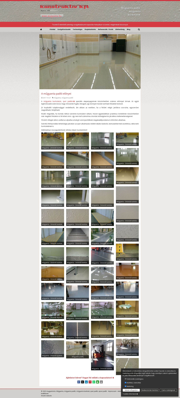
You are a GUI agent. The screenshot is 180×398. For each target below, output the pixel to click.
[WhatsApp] (93, 382)
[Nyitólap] (77, 11)
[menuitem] (41, 29)
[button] (139, 29)
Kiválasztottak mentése (150, 390)
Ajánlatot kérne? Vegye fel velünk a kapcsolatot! (89, 377)
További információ (129, 394)
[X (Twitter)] (82, 382)
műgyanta (57, 98)
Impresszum (112, 391)
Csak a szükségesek (168, 390)
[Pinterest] (90, 382)
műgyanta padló (67, 98)
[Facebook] (78, 382)
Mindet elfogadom (131, 390)
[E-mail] (97, 382)
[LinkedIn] (86, 382)
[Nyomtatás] (101, 382)
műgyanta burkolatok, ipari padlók (58, 101)
